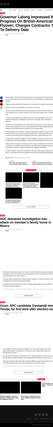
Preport (7, 230)
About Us (28, 418)
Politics (20, 10)
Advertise (35, 418)
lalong (28, 157)
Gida (10, 10)
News (14, 10)
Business (26, 10)
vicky (7, 34)
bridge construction (20, 157)
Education (39, 10)
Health (33, 10)
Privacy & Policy (44, 418)
